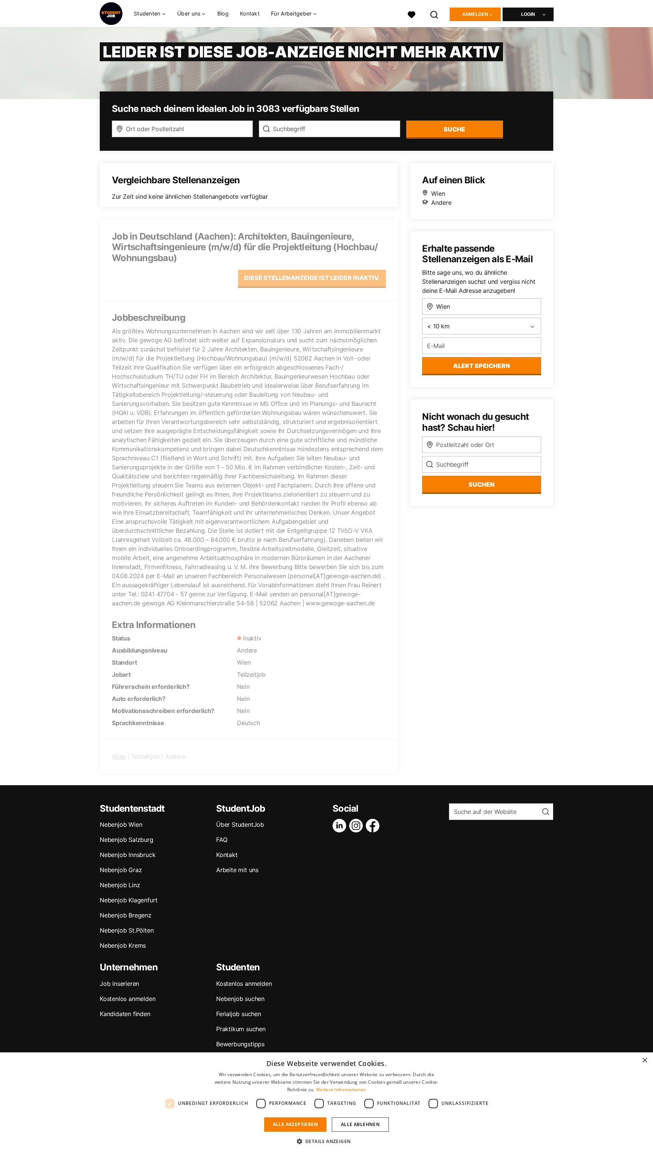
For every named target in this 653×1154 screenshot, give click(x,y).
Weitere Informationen (341, 1089)
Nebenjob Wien (121, 824)
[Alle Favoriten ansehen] (411, 14)
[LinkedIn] (341, 825)
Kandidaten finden (125, 1014)
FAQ (221, 839)
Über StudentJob (240, 824)
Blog (223, 13)
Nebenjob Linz (120, 885)
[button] (326, 1141)
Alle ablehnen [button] (360, 1124)
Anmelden (475, 14)
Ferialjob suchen (238, 1014)
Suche (454, 129)
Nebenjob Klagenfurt (129, 900)
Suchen (482, 484)
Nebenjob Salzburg (126, 839)
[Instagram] (357, 825)
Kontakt (250, 13)
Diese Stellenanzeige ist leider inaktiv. (312, 278)
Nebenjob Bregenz (126, 915)
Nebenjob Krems (123, 945)
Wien (118, 756)
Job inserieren (119, 983)
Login (528, 14)
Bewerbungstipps (240, 1044)
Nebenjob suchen (240, 998)
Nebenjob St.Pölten (126, 930)
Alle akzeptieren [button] (295, 1124)
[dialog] (326, 1103)
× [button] (644, 1060)
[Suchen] (434, 14)
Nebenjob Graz (121, 870)
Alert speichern (481, 366)
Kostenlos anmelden (127, 998)
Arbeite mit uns (237, 870)
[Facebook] (374, 825)
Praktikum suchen (241, 1029)
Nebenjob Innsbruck (127, 855)
